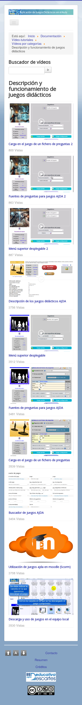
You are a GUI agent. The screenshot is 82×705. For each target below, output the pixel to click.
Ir (48, 70)
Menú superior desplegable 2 (28, 249)
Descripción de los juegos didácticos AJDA (37, 301)
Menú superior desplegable (27, 355)
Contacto (51, 653)
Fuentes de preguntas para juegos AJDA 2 (37, 196)
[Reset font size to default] (16, 652)
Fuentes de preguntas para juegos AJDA (36, 408)
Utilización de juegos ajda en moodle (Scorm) (40, 567)
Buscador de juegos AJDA (26, 513)
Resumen (41, 659)
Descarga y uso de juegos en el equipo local (39, 619)
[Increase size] (8, 652)
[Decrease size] (23, 652)
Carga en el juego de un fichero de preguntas (39, 460)
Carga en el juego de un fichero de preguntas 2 (41, 144)
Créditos (41, 666)
